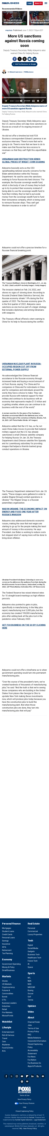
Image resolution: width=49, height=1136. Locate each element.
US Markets (7, 984)
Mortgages (6, 928)
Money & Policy (8, 967)
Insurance (6, 944)
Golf (29, 997)
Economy (7, 959)
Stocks (5, 981)
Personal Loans (8, 938)
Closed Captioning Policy (24, 1111)
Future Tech (33, 961)
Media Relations (34, 1038)
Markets (6, 976)
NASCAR (31, 987)
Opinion (32, 1006)
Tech (30, 940)
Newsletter (43, 1076)
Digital (30, 945)
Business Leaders (9, 1003)
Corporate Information (37, 1041)
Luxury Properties (35, 934)
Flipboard (27, 1076)
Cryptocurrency (8, 987)
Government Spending (11, 964)
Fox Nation (32, 1060)
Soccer (30, 993)
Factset (31, 1117)
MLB (29, 984)
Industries (6, 1006)
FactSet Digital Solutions (24, 1120)
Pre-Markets (7, 1012)
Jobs (30, 1025)
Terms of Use (33, 1028)
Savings (5, 941)
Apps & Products (34, 1066)
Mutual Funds (7, 1016)
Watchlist (7, 1021)
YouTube (22, 1076)
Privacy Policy (33, 1031)
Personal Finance (11, 923)
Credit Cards (7, 934)
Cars (4, 1041)
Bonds (4, 997)
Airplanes (6, 1045)
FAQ (29, 1035)
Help (24, 1107)
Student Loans (8, 931)
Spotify (22, 1081)
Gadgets (31, 951)
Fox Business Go (34, 1063)
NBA (29, 981)
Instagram (17, 1076)
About (31, 1017)
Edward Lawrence (16, 72)
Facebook (15, 59)
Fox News (32, 1057)
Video (31, 1011)
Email (34, 59)
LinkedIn (32, 1076)
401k (4, 947)
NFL (29, 978)
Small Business (8, 970)
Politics (8, 30)
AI (28, 964)
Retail (4, 1009)
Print (29, 59)
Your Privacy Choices (26, 1103)
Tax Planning (7, 953)
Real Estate (34, 923)
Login (30, 3)
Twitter (20, 59)
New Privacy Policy (24, 1099)
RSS (38, 1076)
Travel (4, 1038)
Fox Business (10, 3)
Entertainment (8, 1032)
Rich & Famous (8, 1035)
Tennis (30, 1000)
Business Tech (34, 954)
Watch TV (38, 3)
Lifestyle (6, 1027)
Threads (24, 59)
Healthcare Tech (34, 958)
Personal (31, 928)
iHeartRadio (27, 1081)
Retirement (6, 950)
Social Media (33, 948)
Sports (31, 973)
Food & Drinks (7, 1048)
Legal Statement (40, 1120)
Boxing (30, 990)
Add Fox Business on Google (25, 64)
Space (30, 967)
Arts (4, 1051)
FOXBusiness (28, 72)
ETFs (4, 1000)
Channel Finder (34, 1022)
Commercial (33, 931)
